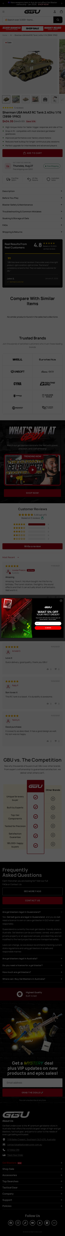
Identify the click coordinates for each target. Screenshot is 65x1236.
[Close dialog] (61, 601)
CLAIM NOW (48, 628)
